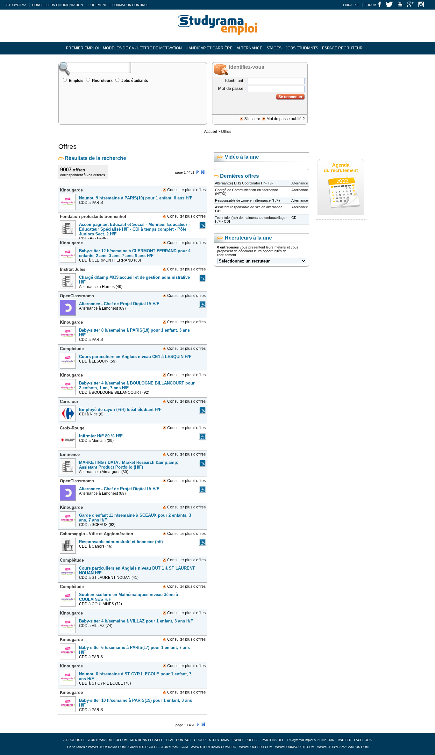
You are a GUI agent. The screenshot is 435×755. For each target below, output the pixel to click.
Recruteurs (102, 80)
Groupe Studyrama (211, 740)
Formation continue (130, 5)
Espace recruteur (342, 48)
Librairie (351, 5)
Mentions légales (146, 740)
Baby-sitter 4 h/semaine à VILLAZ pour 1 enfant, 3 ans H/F (136, 621)
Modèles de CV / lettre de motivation (142, 48)
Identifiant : (235, 80)
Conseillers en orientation (57, 5)
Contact (183, 740)
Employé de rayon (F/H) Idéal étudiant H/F (120, 409)
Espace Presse (245, 740)
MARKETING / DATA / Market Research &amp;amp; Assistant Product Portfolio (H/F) (128, 465)
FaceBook (363, 740)
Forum (370, 5)
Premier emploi (82, 48)
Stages (274, 48)
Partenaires (273, 740)
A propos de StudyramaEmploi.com (95, 740)
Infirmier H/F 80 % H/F (101, 436)
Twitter (344, 740)
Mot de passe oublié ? (286, 119)
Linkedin (326, 740)
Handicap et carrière (209, 48)
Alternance (249, 48)
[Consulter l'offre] (68, 212)
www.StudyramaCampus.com (342, 747)
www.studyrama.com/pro (213, 747)
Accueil (210, 131)
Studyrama (16, 5)
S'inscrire (252, 119)
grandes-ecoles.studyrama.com (158, 747)
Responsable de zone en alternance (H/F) (247, 200)
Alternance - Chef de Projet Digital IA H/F (119, 303)
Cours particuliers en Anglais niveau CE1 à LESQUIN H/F (135, 356)
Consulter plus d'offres (186, 190)
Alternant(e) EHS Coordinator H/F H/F (244, 183)
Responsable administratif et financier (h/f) (121, 541)
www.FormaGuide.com (294, 747)
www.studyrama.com (106, 747)
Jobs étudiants (302, 48)
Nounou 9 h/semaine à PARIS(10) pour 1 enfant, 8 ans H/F (135, 198)
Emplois (76, 80)
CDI (294, 217)
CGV (169, 740)
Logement (98, 5)
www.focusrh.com (255, 747)
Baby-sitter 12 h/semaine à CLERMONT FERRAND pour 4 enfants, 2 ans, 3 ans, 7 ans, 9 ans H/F (134, 253)
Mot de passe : (232, 88)
